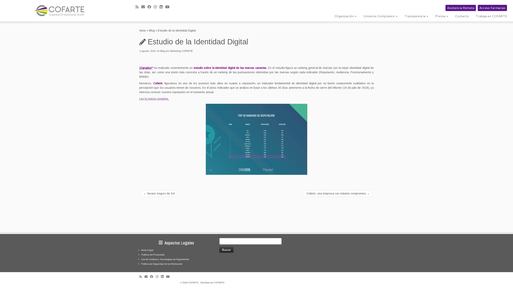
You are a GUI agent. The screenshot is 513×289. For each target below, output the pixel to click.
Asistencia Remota (460, 7)
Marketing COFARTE (181, 51)
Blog (152, 30)
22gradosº (146, 67)
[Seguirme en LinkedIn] (162, 7)
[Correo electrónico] (144, 7)
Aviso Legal (147, 250)
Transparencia (415, 16)
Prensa (440, 16)
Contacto (462, 16)
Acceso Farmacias (492, 7)
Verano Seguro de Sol (159, 193)
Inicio (142, 30)
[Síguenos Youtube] (168, 7)
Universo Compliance (379, 16)
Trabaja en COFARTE (491, 16)
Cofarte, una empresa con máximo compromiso (338, 193)
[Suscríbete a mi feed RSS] (138, 7)
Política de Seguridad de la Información (162, 264)
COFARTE (193, 282)
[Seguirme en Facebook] (150, 7)
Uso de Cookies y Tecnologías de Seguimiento (165, 259)
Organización (344, 16)
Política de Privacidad (153, 254)
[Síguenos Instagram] (157, 7)
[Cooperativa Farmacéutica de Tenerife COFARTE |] (59, 10)
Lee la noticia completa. (154, 98)
